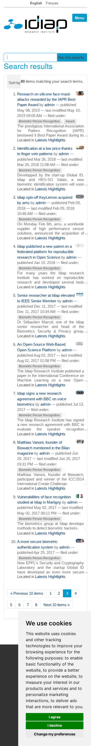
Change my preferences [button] (54, 734)
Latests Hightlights (50, 140)
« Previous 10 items (26, 593)
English (36, 3)
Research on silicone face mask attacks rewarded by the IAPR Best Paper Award (46, 99)
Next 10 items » (56, 605)
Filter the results (70, 57)
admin (49, 105)
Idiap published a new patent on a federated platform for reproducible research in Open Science (45, 251)
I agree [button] (54, 717)
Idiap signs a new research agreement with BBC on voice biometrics (41, 398)
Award (70, 121)
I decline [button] (55, 725)
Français (52, 3)
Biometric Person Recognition (39, 121)
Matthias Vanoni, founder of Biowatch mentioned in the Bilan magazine (43, 447)
